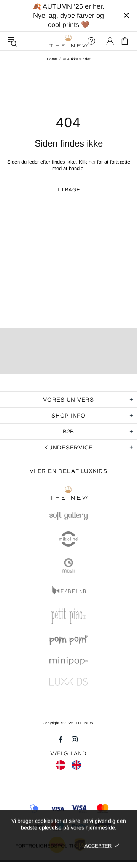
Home (52, 59)
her (92, 162)
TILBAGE (68, 189)
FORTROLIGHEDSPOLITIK (46, 845)
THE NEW (68, 41)
